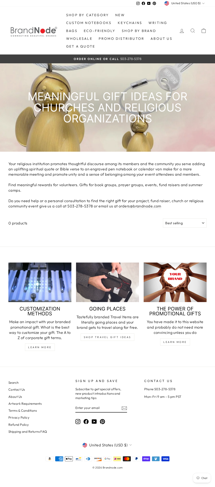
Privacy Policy (18, 417)
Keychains (130, 23)
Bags (71, 31)
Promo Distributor (121, 38)
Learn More (40, 347)
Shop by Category (87, 15)
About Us (15, 397)
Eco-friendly (99, 31)
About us (161, 38)
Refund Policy (18, 425)
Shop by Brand (139, 31)
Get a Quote (80, 46)
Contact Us (16, 389)
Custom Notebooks (88, 23)
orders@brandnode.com (140, 206)
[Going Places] (107, 282)
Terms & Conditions (22, 411)
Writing (157, 23)
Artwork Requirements (25, 404)
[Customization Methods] (39, 282)
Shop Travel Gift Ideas (107, 337)
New (120, 15)
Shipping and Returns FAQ (27, 432)
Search (13, 383)
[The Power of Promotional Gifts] (175, 282)
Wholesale (79, 38)
